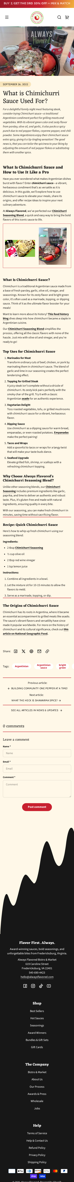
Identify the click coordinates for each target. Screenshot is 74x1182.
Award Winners (37, 1034)
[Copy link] (47, 652)
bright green (62, 667)
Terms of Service (37, 1134)
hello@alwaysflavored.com (37, 978)
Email (7, 763)
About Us (37, 1080)
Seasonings (37, 1027)
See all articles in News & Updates (35, 711)
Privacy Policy (37, 1156)
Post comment (37, 808)
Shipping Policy (37, 1163)
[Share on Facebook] (16, 652)
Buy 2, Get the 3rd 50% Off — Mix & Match (37, 2)
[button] (59, 18)
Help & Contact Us (37, 1142)
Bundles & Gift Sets (37, 1041)
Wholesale (37, 1102)
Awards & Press (37, 1095)
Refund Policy (37, 1149)
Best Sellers (37, 1012)
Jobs (37, 1110)
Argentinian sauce (43, 667)
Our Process (37, 1088)
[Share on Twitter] (23, 652)
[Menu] (7, 18)
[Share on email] (39, 652)
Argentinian (21, 667)
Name (7, 747)
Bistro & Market (37, 1073)
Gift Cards (37, 1048)
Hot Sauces (37, 1019)
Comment (9, 778)
